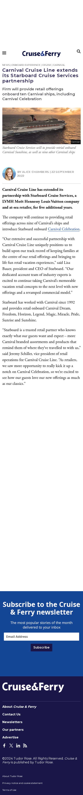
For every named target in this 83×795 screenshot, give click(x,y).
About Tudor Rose (12, 776)
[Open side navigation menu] (4, 53)
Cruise (46, 64)
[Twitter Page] (11, 745)
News (6, 64)
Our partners (13, 730)
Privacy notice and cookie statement (22, 783)
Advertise (10, 737)
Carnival (59, 64)
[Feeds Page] (25, 745)
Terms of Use (9, 789)
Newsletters (12, 722)
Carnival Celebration (64, 229)
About (19, 707)
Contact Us (11, 714)
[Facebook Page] (4, 745)
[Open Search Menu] (79, 51)
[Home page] (41, 54)
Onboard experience (26, 64)
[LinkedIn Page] (18, 745)
